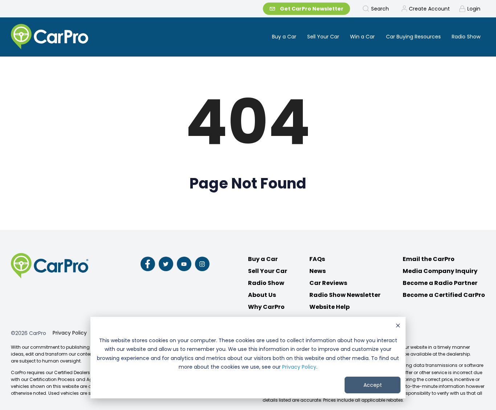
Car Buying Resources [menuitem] (413, 36)
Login (473, 9)
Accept (372, 385)
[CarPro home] (77, 37)
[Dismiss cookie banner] (398, 326)
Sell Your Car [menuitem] (323, 36)
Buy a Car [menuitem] (284, 36)
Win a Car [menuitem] (362, 36)
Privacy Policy (299, 366)
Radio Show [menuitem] (466, 36)
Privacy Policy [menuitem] (70, 332)
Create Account (429, 9)
